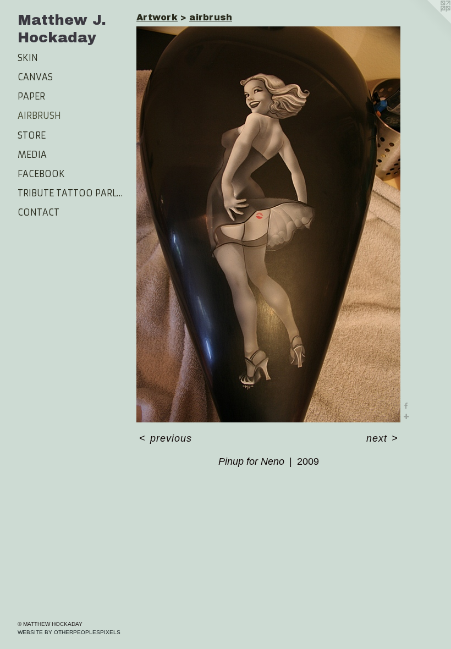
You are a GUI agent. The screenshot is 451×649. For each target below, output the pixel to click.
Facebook (41, 173)
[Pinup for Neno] (268, 224)
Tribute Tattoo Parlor (73, 193)
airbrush (39, 115)
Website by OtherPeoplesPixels (69, 632)
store (32, 135)
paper (31, 96)
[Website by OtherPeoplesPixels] (429, 22)
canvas (35, 77)
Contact (38, 212)
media (32, 154)
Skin (28, 57)
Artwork (157, 17)
